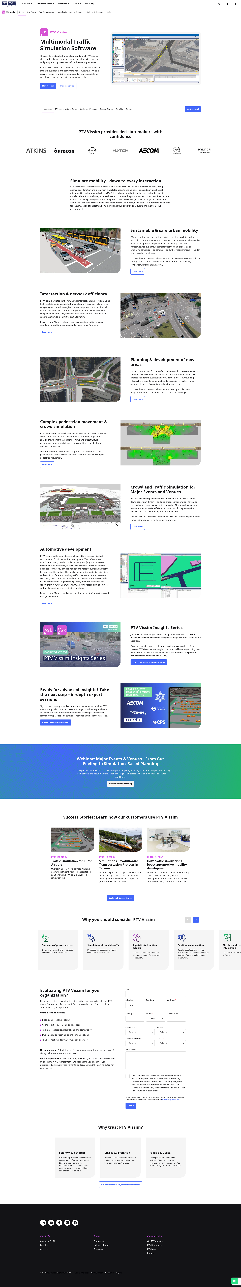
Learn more (138, 271)
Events (150, 1253)
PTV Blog (151, 1249)
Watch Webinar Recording (120, 783)
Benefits (119, 109)
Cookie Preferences (82, 1273)
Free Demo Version (46, 12)
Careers (44, 1249)
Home (21, 12)
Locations (44, 1245)
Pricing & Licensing (95, 12)
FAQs (109, 12)
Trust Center (109, 1273)
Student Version (67, 86)
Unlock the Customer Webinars (55, 722)
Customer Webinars (88, 109)
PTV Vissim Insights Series (66, 109)
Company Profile (48, 1241)
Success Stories (106, 109)
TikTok (59, 1223)
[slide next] (196, 920)
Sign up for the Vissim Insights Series (149, 662)
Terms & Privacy (97, 1273)
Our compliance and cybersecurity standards (120, 1184)
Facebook (75, 1223)
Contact (129, 109)
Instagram (67, 1223)
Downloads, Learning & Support (70, 12)
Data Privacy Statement (170, 1099)
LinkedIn (43, 1223)
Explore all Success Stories (120, 898)
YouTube (51, 1223)
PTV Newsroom (154, 1245)
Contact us (99, 1241)
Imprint (119, 1273)
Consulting (90, 4)
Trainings (98, 1249)
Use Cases (31, 12)
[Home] (9, 4)
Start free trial (48, 86)
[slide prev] (188, 920)
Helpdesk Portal (101, 1245)
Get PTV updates (155, 1241)
